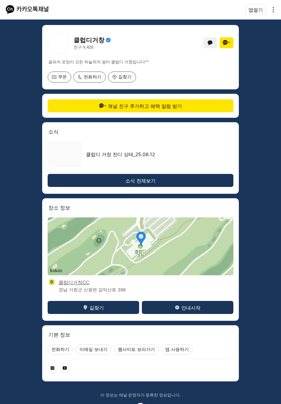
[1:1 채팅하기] (210, 42)
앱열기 (255, 10)
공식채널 (108, 40)
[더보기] (271, 9)
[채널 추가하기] (226, 42)
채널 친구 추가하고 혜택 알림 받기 (145, 106)
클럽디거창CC (74, 282)
